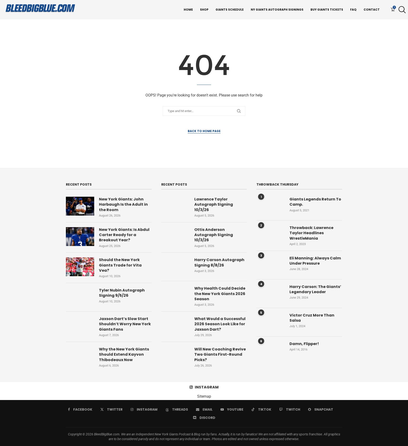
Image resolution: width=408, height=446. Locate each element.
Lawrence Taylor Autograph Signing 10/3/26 (213, 205)
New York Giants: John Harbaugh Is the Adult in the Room (123, 205)
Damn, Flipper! (304, 343)
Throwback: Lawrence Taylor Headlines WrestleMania (311, 233)
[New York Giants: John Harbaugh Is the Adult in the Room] (80, 206)
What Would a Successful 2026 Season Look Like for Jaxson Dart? (220, 324)
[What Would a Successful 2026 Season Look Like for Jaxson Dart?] (175, 325)
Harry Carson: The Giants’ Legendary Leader (315, 289)
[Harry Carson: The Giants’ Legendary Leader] (270, 293)
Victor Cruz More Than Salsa (311, 318)
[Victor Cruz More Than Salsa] (270, 322)
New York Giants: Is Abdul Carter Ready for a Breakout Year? (124, 235)
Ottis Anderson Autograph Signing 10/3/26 (213, 235)
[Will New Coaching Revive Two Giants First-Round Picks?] (175, 356)
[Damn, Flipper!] (270, 350)
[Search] (401, 9)
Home (188, 10)
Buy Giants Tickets (326, 10)
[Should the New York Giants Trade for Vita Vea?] (80, 266)
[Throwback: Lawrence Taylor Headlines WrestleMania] (270, 234)
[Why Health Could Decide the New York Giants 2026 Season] (175, 295)
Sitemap (204, 396)
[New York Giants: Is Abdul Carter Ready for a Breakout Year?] (80, 236)
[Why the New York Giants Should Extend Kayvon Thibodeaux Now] (80, 356)
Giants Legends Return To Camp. (315, 202)
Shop (204, 10)
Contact (372, 10)
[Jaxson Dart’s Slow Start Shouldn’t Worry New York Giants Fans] (80, 325)
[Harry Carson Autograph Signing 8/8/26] (175, 266)
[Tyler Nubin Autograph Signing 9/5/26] (80, 297)
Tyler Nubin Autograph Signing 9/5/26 (122, 293)
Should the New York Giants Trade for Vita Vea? (120, 265)
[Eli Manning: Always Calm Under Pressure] (270, 265)
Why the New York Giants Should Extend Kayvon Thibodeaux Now (124, 355)
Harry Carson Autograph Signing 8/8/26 (219, 262)
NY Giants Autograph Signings (277, 10)
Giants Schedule (230, 10)
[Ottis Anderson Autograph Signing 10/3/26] (175, 236)
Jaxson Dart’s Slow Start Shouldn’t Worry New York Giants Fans (125, 324)
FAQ (353, 10)
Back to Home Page (204, 131)
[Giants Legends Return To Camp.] (270, 206)
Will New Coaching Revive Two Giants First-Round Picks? (220, 355)
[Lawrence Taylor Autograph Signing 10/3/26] (175, 206)
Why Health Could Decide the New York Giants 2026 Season (219, 294)
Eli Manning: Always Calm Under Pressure (315, 261)
